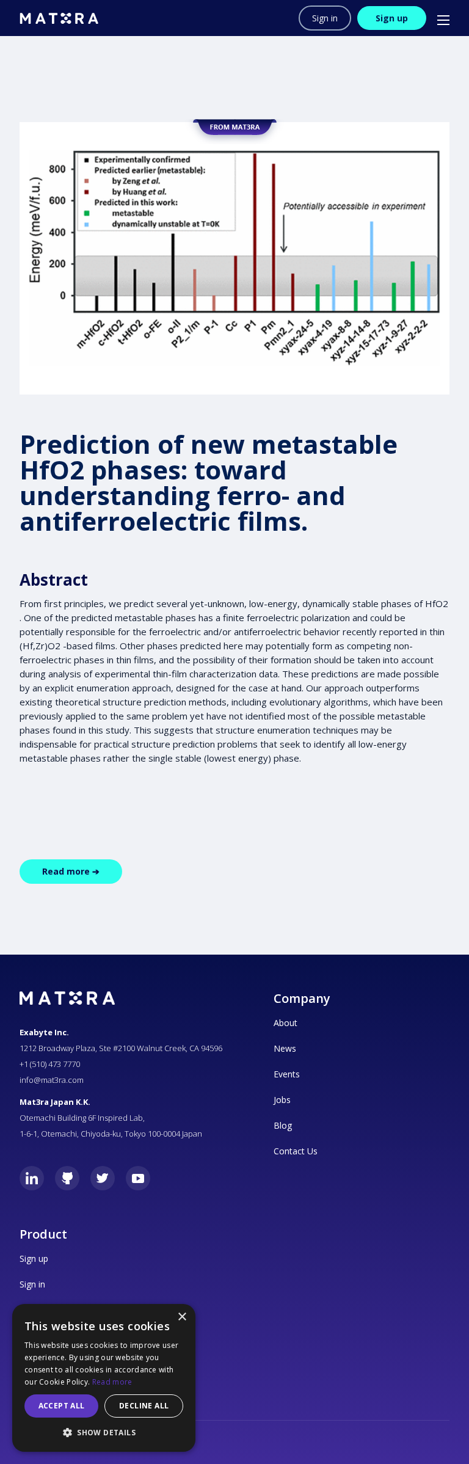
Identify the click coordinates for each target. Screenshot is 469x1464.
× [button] (181, 1317)
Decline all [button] (144, 1405)
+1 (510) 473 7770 (50, 1063)
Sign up (392, 18)
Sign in (325, 18)
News (285, 1048)
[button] (437, 18)
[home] (59, 18)
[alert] (103, 1378)
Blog (283, 1125)
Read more (112, 1382)
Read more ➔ (71, 871)
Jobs (282, 1099)
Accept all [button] (61, 1405)
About (285, 1023)
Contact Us (296, 1151)
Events (287, 1074)
